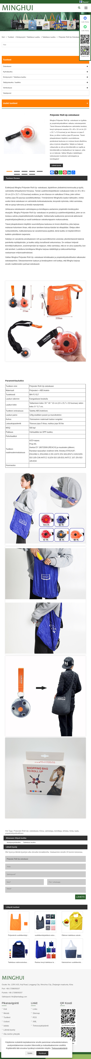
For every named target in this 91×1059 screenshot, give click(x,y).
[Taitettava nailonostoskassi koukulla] (18, 948)
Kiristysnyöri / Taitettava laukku (28, 37)
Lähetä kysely (56, 165)
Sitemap (36, 1013)
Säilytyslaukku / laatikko (12, 82)
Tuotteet (11, 37)
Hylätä (29, 1053)
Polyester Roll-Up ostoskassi (69, 37)
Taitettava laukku (49, 37)
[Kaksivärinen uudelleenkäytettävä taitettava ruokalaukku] (72, 948)
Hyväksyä (42, 1053)
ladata (6, 1026)
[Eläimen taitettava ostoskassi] (72, 921)
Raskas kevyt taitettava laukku (46, 962)
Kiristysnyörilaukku (14, 842)
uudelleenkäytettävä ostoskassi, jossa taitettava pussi (46, 935)
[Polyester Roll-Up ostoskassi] (24, 133)
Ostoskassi (7, 66)
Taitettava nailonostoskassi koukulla (19, 962)
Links (35, 1009)
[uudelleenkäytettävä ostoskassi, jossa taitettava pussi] (45, 921)
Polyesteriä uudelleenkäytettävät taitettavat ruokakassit (19, 935)
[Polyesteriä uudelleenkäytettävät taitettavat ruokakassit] (18, 921)
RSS (35, 1017)
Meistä (6, 1013)
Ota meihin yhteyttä (12, 1034)
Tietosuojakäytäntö (59, 1048)
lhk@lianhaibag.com (19, 997)
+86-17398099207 (13, 989)
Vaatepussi (7, 93)
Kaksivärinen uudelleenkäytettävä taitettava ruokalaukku (73, 962)
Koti (3, 37)
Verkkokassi (7, 88)
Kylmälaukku (8, 72)
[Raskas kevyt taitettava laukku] (45, 948)
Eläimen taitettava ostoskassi (72, 935)
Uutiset (6, 1022)
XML (35, 1022)
